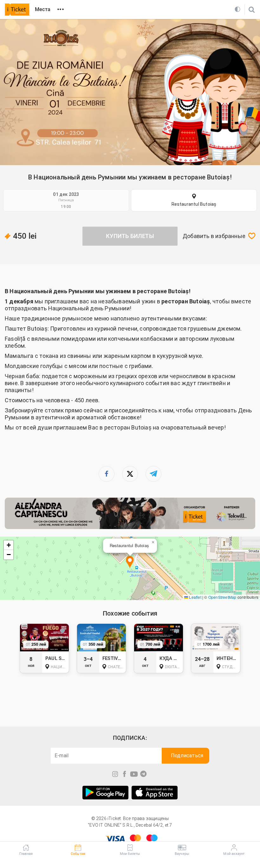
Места (42, 9)
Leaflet (194, 597)
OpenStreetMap (222, 597)
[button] (130, 562)
